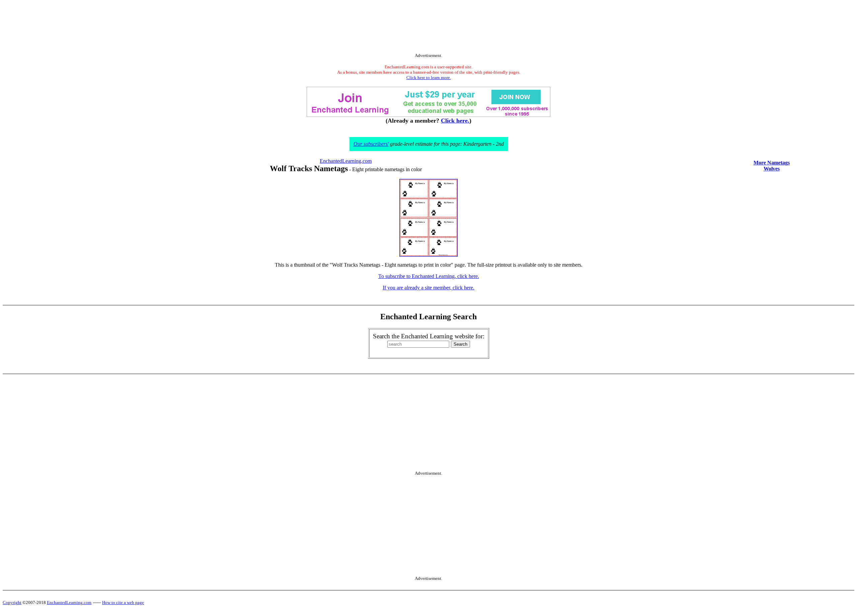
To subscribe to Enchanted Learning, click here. (428, 276)
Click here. (455, 120)
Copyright (12, 602)
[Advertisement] (428, 28)
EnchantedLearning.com (346, 161)
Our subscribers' (371, 144)
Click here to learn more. (428, 77)
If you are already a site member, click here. (428, 287)
